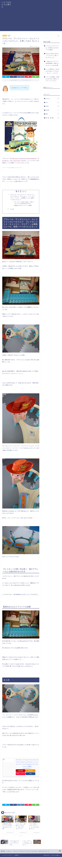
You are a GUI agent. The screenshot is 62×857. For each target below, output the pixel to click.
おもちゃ (4, 35)
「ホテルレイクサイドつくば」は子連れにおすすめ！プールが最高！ (52, 47)
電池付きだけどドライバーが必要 (23, 205)
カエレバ (29, 768)
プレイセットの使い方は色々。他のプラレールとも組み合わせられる (24, 202)
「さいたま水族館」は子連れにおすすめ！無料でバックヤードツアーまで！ (52, 78)
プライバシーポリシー (8, 855)
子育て (52, 106)
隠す (24, 191)
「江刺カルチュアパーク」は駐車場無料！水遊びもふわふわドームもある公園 (52, 63)
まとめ (12, 209)
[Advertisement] (31, 20)
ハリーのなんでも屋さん (6, 4)
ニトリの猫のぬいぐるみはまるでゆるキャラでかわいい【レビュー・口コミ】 (52, 71)
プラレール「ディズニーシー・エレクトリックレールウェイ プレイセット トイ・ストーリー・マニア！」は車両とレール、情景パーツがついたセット (22, 197)
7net (30, 773)
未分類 (52, 110)
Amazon (30, 770)
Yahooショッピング (20, 773)
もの (52, 102)
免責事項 (17, 855)
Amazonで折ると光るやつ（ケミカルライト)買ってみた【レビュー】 (52, 55)
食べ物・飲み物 (52, 117)
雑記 (52, 114)
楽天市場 (20, 770)
